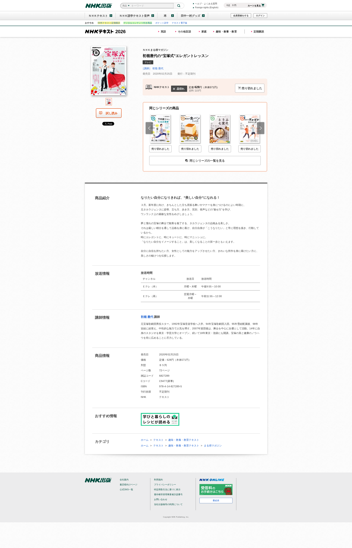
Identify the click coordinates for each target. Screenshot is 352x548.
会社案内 (124, 479)
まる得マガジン (213, 445)
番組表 (216, 500)
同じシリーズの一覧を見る (207, 160)
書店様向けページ (128, 484)
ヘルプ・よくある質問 (206, 3)
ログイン (260, 15)
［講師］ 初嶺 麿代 (152, 68)
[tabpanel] (109, 72)
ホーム (144, 439)
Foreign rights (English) (206, 7)
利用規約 (158, 479)
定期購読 (259, 31)
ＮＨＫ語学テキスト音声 (134, 15)
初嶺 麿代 (147, 316)
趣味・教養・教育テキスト (183, 439)
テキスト (158, 439)
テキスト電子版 (179, 23)
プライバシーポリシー (165, 484)
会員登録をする (241, 15)
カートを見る (254, 5)
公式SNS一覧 (126, 489)
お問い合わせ (160, 499)
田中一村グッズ (190, 15)
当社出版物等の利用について (168, 504)
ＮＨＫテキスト (98, 15)
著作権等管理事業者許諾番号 (168, 494)
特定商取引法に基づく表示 (167, 489)
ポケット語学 (161, 23)
